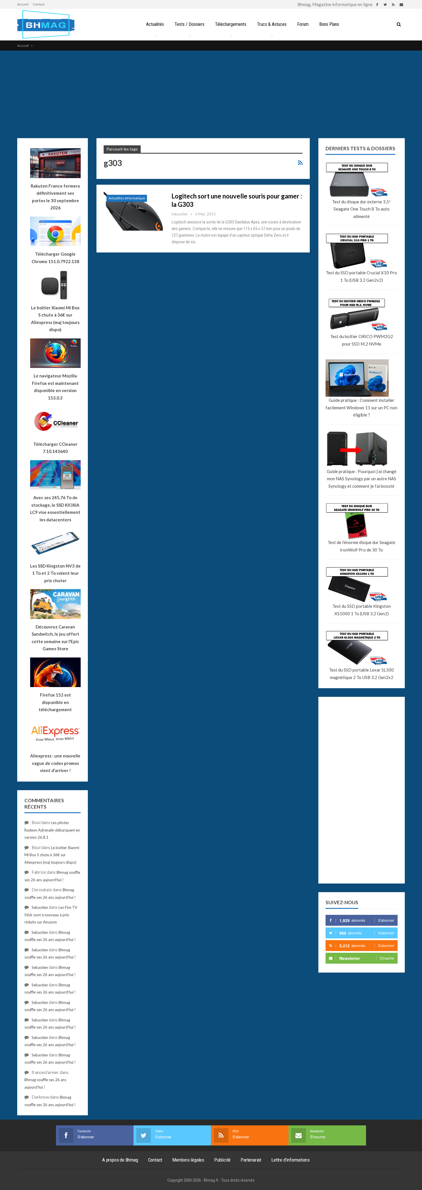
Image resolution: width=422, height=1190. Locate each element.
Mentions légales (188, 1160)
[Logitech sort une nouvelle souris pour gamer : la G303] (134, 211)
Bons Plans (329, 24)
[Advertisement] (211, 93)
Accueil (22, 4)
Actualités (155, 24)
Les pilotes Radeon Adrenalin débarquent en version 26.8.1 (52, 830)
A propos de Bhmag (120, 1160)
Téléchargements (230, 24)
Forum (303, 24)
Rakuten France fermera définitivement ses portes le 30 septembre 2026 (55, 197)
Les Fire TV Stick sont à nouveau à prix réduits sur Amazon (50, 914)
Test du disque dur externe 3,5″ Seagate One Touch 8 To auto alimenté (361, 209)
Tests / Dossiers (189, 24)
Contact (38, 4)
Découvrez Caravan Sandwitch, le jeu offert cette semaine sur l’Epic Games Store (55, 637)
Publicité (222, 1160)
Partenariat (251, 1160)
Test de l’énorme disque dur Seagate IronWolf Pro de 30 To (361, 546)
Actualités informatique (127, 198)
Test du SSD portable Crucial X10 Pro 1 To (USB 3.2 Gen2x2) (361, 276)
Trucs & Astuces (272, 24)
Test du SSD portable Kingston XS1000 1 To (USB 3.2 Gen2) (361, 609)
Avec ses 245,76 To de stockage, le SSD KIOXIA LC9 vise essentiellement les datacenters (55, 508)
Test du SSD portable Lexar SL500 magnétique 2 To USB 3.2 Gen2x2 (361, 673)
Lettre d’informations (290, 1160)
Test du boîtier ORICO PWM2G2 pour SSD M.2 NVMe (361, 340)
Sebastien (40, 907)
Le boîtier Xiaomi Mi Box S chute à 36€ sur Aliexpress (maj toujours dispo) (55, 318)
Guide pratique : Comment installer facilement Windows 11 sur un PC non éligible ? (361, 407)
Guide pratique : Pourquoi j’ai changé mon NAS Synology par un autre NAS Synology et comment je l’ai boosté (361, 479)
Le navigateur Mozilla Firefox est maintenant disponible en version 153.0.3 (55, 386)
